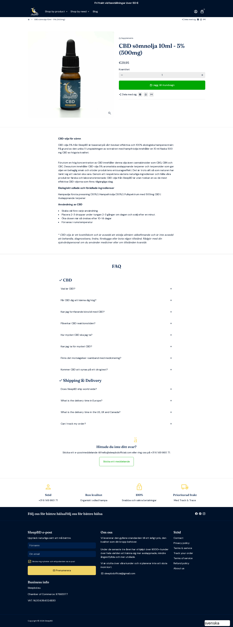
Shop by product (56, 11)
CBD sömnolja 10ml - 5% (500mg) (49, 19)
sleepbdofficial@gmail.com (118, 573)
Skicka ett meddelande (116, 461)
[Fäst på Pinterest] (198, 19)
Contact (178, 538)
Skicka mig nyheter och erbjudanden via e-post (53, 561)
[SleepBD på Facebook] (196, 513)
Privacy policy (182, 543)
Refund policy (181, 563)
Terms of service (183, 558)
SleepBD (49, 621)
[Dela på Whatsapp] (201, 19)
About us (179, 568)
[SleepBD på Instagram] (204, 513)
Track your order (183, 553)
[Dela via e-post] (204, 19)
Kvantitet (124, 69)
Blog (95, 11)
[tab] (116, 288)
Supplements (126, 38)
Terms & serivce (183, 548)
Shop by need (80, 11)
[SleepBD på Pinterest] (200, 513)
